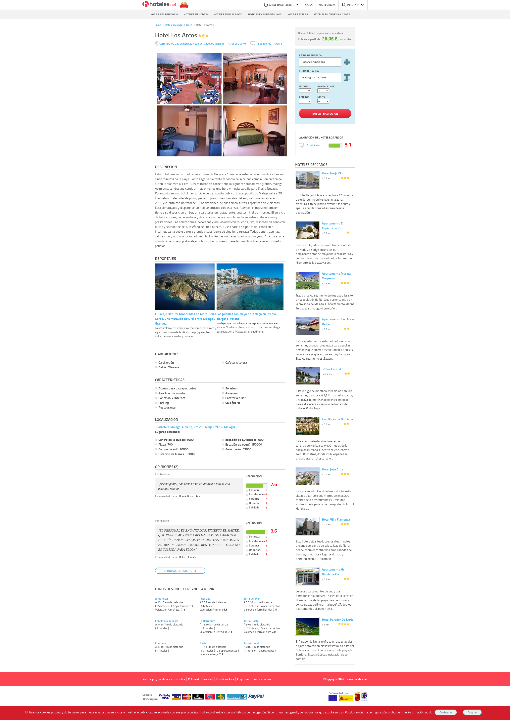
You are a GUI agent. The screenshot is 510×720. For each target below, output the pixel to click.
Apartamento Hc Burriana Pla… (333, 571)
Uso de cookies (225, 679)
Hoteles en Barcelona (228, 14)
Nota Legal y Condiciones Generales (163, 679)
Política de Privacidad (200, 679)
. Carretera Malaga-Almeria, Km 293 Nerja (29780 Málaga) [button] (195, 426)
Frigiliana (205, 598)
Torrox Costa (251, 621)
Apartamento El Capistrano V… (332, 225)
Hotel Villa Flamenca (336, 519)
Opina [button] (278, 43)
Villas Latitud (332, 369)
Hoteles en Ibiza (297, 14)
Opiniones (313, 145)
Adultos (304, 97)
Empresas (243, 679)
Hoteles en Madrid (196, 14)
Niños (321, 97)
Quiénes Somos (261, 679)
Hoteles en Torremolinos (264, 14)
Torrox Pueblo (252, 643)
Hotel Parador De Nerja (337, 619)
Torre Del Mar (252, 598)
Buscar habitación (325, 113)
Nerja (189, 25)
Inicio (158, 25)
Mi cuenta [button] (353, 5)
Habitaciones (325, 86)
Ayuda (309, 5)
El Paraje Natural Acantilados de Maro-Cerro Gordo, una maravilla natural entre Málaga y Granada (185, 318)
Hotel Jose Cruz (332, 469)
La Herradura (207, 621)
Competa (160, 643)
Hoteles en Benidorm (164, 14)
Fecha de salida (309, 71)
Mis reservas (327, 5)
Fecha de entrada (310, 55)
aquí (428, 712)
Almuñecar (161, 598)
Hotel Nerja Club (333, 173)
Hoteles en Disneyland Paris (332, 14)
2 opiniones (264, 43)
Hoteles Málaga (174, 25)
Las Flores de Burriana (337, 419)
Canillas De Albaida (166, 621)
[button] (255, 360)
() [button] (191, 43)
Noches (304, 86)
